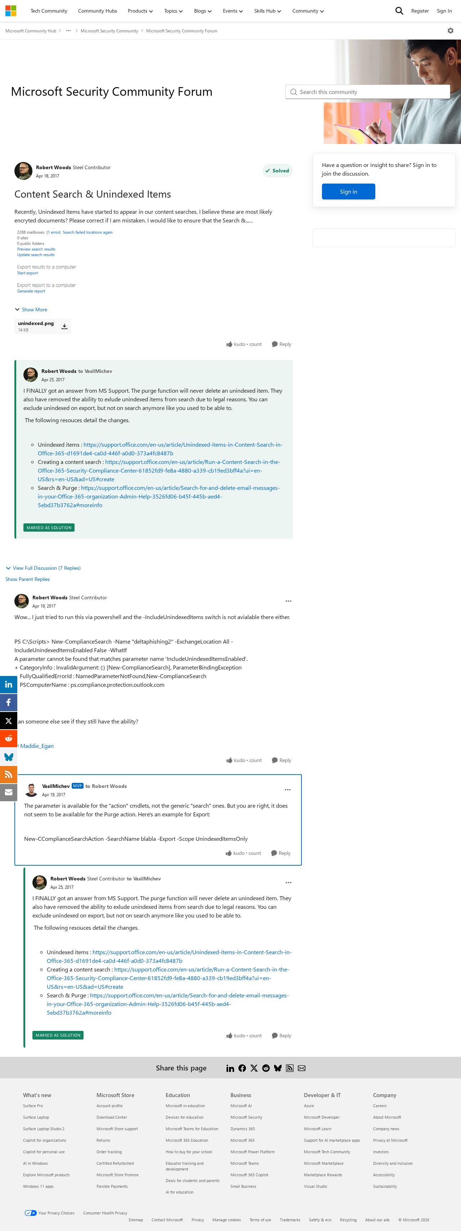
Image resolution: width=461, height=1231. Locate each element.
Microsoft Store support (117, 1128)
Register (420, 10)
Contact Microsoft (167, 1219)
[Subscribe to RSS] (290, 1067)
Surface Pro (33, 1105)
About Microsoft (387, 1117)
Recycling (348, 1219)
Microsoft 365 (242, 1140)
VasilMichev (56, 786)
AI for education (179, 1192)
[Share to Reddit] (266, 1067)
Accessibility (384, 1174)
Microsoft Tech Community (327, 1151)
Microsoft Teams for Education (192, 1128)
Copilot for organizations (44, 1140)
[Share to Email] (301, 1067)
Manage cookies (226, 1219)
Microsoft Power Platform (252, 1151)
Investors (381, 1151)
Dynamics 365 (242, 1128)
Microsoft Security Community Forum (181, 30)
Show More (34, 309)
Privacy (198, 1219)
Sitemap (136, 1219)
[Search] (399, 10)
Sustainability (385, 1186)
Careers (380, 1105)
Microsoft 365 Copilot (249, 1174)
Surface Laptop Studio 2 (43, 1128)
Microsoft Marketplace (324, 1163)
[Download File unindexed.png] (64, 326)
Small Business (243, 1186)
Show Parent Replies (27, 579)
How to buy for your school (189, 1151)
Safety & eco (320, 1219)
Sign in (348, 191)
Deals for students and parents (193, 1180)
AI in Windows (35, 1163)
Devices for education (184, 1117)
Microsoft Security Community (109, 30)
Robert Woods (53, 167)
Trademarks (290, 1219)
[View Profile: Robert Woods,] (30, 375)
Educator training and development (184, 1166)
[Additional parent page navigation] (68, 31)
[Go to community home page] (10, 10)
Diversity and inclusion (393, 1163)
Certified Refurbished (115, 1163)
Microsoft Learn (317, 1128)
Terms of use (260, 1219)
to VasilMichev (95, 371)
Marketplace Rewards (323, 1174)
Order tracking (109, 1151)
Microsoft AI (241, 1105)
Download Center (112, 1117)
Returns (103, 1140)
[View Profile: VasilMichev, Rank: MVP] (31, 790)
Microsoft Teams (244, 1163)
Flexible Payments (112, 1186)
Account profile (110, 1105)
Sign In (444, 10)
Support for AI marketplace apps (332, 1140)
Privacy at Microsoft (390, 1140)
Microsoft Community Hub (30, 30)
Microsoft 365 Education (187, 1140)
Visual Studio (315, 1186)
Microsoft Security (246, 1117)
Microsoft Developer (322, 1117)
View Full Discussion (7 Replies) (47, 567)
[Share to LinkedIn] (230, 1067)
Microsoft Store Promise (118, 1174)
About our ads (377, 1219)
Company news (386, 1128)
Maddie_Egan (37, 745)
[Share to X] (254, 1067)
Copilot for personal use (44, 1151)
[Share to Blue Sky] (278, 1067)
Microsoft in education (185, 1105)
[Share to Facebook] (242, 1067)
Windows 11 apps (38, 1186)
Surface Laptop (36, 1117)
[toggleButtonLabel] (451, 31)
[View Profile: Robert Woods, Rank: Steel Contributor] (23, 171)
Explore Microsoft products (46, 1174)
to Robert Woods (106, 786)
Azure (309, 1105)
